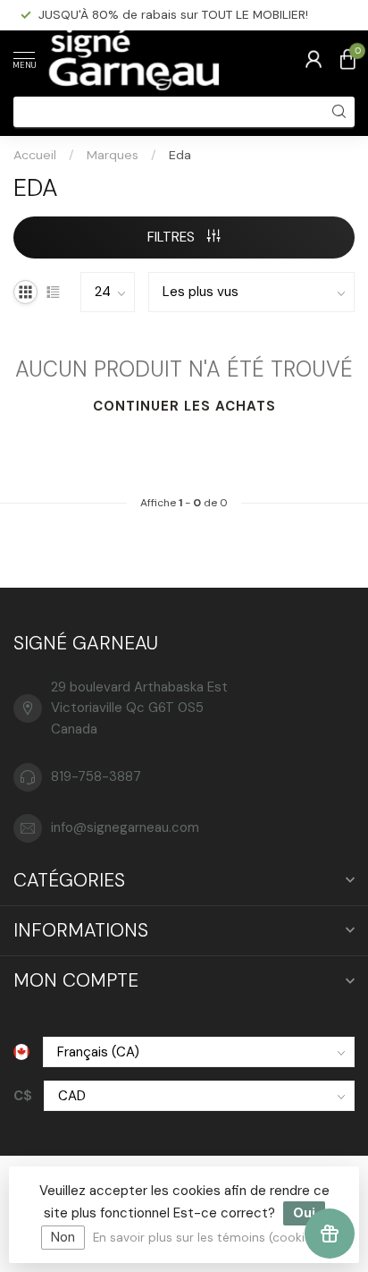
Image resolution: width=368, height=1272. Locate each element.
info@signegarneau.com (125, 827)
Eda (180, 155)
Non (63, 1237)
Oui (304, 1213)
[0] (347, 59)
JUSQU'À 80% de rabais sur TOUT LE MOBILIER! (173, 14)
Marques (112, 155)
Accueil (34, 155)
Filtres (172, 237)
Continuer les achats (184, 406)
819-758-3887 (96, 776)
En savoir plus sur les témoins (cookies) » (212, 1237)
